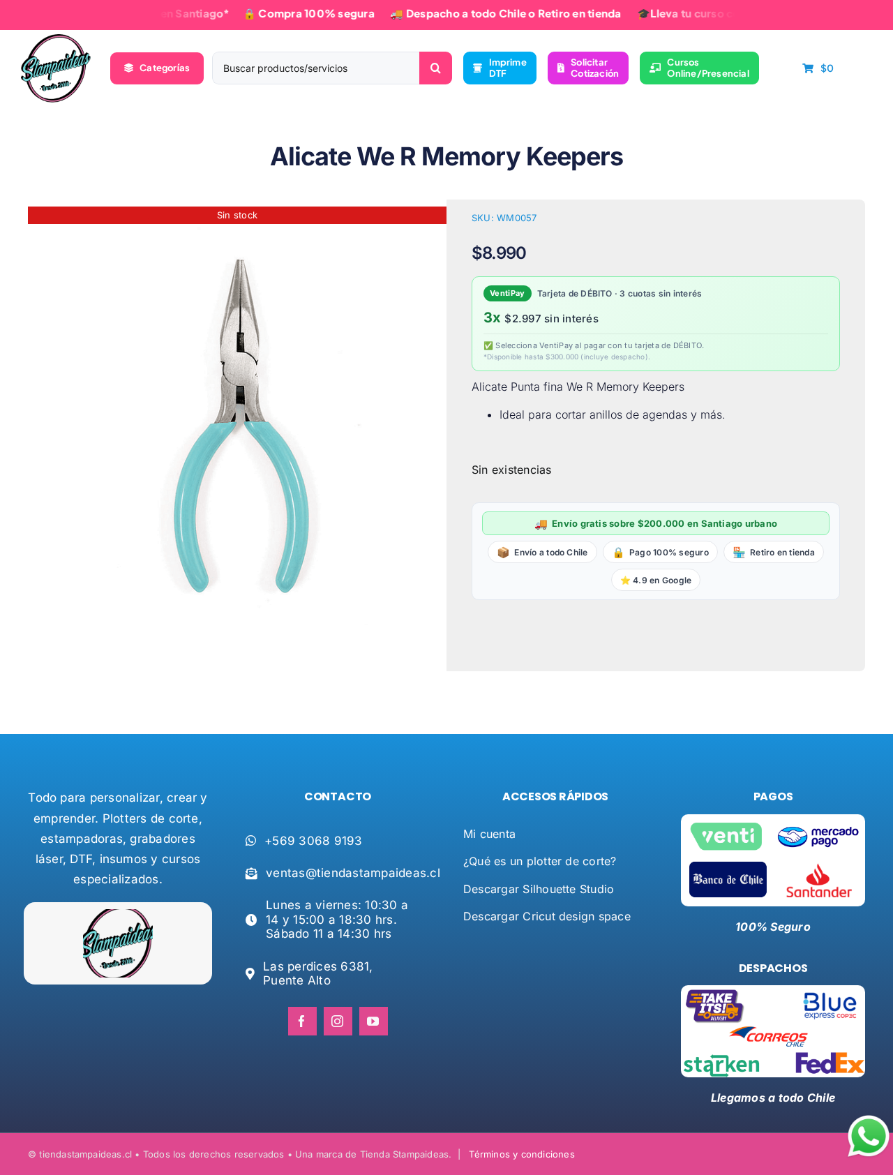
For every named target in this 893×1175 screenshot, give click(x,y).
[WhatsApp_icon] (868, 1118)
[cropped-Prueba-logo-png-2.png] (56, 40)
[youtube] (373, 1021)
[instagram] (338, 1021)
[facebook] (302, 1021)
